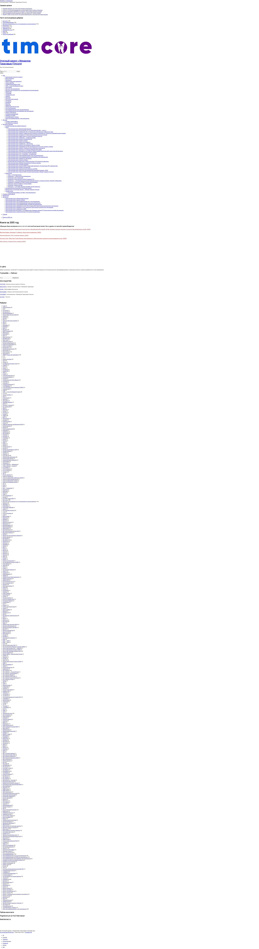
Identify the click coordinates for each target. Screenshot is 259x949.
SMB (4, 663)
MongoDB (5, 538)
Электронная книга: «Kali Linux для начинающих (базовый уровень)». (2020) (28, 170)
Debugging (5, 400)
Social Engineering (7, 667)
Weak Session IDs (7, 725)
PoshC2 (5, 589)
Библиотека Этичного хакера (10, 783)
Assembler (5, 325)
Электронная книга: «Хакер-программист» (19, 142)
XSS (4, 762)
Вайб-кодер (6, 789)
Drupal (4, 414)
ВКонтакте (5, 801)
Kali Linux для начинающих (12, 89)
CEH (4, 360)
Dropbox (5, 412)
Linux (4, 512)
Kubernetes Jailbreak (8, 507)
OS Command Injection (8, 569)
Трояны (5, 878)
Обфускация (6, 839)
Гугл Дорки (6, 802)
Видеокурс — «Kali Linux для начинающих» (19, 176)
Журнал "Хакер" (7, 806)
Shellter (5, 655)
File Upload (5, 433)
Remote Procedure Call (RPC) (10, 627)
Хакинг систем (6, 895)
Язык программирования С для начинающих (17, 118)
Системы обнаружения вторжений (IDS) (13, 869)
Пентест (5, 848)
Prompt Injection (7, 598)
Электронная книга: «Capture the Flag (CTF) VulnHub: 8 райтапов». (22, 212)
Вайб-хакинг (6, 790)
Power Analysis (6, 593)
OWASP (4, 575)
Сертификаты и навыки (11, 123)
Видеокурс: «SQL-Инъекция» (15, 177)
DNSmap (5, 409)
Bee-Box (5, 329)
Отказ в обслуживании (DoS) (10, 841)
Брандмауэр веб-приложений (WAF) (12, 784)
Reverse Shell (6, 632)
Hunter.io (5, 472)
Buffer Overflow (7, 346)
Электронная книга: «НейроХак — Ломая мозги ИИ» (22, 137)
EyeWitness (5, 432)
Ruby (4, 639)
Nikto (4, 556)
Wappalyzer (6, 724)
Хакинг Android (7, 888)
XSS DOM (5, 764)
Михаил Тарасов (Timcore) (10, 827)
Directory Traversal (8, 405)
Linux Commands (7, 513)
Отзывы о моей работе (11, 121)
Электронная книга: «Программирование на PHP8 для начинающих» (23, 204)
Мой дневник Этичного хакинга (13, 77)
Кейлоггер (8, 105)
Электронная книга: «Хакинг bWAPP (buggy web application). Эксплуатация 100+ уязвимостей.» (33, 166)
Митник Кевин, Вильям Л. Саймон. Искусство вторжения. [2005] (20, 232)
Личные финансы (7, 821)
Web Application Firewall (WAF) (10, 726)
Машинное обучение (8, 823)
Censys (4, 362)
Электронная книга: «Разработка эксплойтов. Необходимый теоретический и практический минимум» (35, 151)
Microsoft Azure (7, 529)
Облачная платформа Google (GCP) (12, 836)
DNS (4, 408)
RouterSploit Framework (9, 638)
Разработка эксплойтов (9, 861)
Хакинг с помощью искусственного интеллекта (15, 894)
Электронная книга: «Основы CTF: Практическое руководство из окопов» (27, 135)
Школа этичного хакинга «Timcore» (12, 903)
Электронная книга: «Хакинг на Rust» (18, 140)
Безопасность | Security (9, 780)
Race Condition (6, 609)
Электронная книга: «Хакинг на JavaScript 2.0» (20, 139)
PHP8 (4, 587)
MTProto (5, 543)
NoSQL (4, 559)
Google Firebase (7, 451)
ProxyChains (6, 602)
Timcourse (5, 701)
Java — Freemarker (7, 488)
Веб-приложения (7, 792)
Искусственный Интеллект (10, 809)
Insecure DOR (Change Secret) (10, 479)
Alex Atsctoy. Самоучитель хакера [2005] (13, 241)
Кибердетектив (7, 814)
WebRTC (5, 732)
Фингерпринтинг (7, 882)
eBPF (4, 417)
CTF (4, 393)
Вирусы (5, 799)
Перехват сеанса (7, 851)
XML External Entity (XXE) (9, 755)
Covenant (5, 383)
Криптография (6, 817)
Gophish (5, 452)
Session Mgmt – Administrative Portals (12, 654)
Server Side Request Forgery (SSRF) (11, 649)
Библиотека (6, 195)
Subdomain (5, 686)
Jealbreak (5, 491)
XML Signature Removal (9, 756)
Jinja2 (4, 494)
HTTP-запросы (7, 469)
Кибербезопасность (8, 812)
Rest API (5, 629)
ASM (4, 323)
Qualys (4, 608)
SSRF (4, 684)
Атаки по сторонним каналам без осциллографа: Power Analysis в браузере (22, 10)
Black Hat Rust (6, 337)
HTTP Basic (6, 467)
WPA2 (4, 744)
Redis (4, 623)
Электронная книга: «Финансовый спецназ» (19, 129)
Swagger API (6, 691)
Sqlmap (4, 681)
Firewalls (5, 435)
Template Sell (28, 932)
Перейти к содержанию (6, 0)
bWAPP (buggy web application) (13, 81)
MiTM (4, 534)
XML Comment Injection (9, 753)
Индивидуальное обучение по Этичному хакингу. (18, 188)
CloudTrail (5, 371)
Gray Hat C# (6, 455)
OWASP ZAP (8, 92)
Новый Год (6, 833)
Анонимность (6, 771)
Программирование (8, 22)
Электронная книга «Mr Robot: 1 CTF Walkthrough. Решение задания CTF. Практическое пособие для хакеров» (34, 210)
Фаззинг (5, 881)
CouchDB (5, 381)
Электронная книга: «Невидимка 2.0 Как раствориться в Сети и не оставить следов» (30, 146)
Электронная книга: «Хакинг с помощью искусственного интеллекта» (26, 148)
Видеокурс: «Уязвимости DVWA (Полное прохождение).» (23, 182)
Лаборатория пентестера (12, 106)
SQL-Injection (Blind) (8, 675)
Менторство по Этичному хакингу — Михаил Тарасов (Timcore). (22, 189)
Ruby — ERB (6, 641)
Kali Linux (5, 21)
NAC (4, 547)
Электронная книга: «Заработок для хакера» (20, 158)
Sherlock (5, 657)
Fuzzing (5, 440)
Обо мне (5, 120)
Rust (4, 31)
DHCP (4, 403)
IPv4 (4, 485)
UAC (4, 709)
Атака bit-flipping (7, 774)
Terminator (6, 694)
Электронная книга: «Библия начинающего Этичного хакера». (24, 163)
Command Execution (8, 375)
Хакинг (4, 887)
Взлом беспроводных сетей (10, 793)
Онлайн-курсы (9, 191)
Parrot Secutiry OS (7, 583)
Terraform (5, 695)
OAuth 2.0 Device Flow (8, 561)
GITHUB (2, 297)
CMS (4, 372)
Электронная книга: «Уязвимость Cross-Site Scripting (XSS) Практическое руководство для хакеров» (31, 206)
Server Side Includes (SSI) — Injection (12, 648)
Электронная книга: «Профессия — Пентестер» (20, 143)
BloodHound (6, 338)
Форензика (6, 885)
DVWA (4, 33)
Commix (5, 378)
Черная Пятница (7, 900)
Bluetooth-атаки (7, 341)
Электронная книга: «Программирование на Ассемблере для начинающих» (28, 157)
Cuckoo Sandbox (7, 395)
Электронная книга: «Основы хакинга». (18, 164)
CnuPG (4, 374)
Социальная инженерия (11, 114)
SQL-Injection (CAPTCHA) (9, 676)
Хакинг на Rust (6, 892)
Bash (4, 328)
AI (3, 309)
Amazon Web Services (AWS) (10, 315)
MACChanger (6, 516)
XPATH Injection (7, 761)
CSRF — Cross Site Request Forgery (14, 86)
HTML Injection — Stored (9, 466)
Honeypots (5, 463)
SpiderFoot (5, 669)
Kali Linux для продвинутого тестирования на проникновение (19, 24)
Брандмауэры (6, 786)
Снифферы (5, 872)
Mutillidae (5, 544)
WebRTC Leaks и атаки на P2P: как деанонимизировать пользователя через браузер (25, 14)
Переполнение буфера (9, 849)
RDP (4, 617)
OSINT (4, 571)
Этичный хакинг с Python (12, 117)
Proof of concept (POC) (8, 599)
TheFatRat (5, 698)
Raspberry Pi (6, 612)
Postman (5, 592)
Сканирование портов (9, 870)
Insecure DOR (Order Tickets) (10, 481)
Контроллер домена (8, 815)
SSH (4, 682)
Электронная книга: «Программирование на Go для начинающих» (25, 155)
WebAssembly (6, 729)
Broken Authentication (8, 343)
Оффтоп (5, 844)
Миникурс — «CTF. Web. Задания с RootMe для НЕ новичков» (24, 186)
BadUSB (5, 326)
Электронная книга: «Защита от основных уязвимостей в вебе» (25, 149)
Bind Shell (5, 334)
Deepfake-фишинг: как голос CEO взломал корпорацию (17, 8)
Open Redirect (6, 563)
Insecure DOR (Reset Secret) (10, 482)
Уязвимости (6, 28)
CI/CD (4, 366)
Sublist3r (5, 688)
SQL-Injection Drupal (8, 679)
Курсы (4, 818)
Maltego (5, 519)
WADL (4, 722)
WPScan (5, 747)
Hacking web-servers (8, 458)
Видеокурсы (8, 173)
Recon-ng (5, 620)
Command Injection (7, 377)
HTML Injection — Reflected (10, 464)
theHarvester (6, 700)
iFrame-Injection (7, 475)
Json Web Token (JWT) (8, 498)
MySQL (4, 546)
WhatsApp (5, 735)
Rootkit (4, 635)
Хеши (4, 898)
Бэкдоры (7, 103)
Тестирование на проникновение (12, 876)
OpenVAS (5, 565)
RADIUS (5, 611)
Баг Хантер (5, 777)
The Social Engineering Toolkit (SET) (12, 697)
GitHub (4, 445)
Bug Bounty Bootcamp (8, 349)
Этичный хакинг (7, 906)
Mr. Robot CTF (6, 540)
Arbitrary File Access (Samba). (10, 320)
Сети (4, 867)
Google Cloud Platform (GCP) (10, 449)
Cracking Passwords (8, 384)
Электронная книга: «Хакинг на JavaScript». (19, 167)
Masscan (5, 521)
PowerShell (5, 595)
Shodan (5, 658)
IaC (3, 473)
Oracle (4, 568)
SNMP (4, 666)
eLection (5, 420)
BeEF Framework (9, 78)
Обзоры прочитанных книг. (10, 835)
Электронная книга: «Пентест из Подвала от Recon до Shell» (24, 145)
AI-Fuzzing (5, 310)
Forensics (5, 436)
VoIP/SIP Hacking (7, 719)
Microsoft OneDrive (8, 532)
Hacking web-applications (9, 457)
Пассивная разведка (8, 846)
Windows (5, 740)
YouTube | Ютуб (7, 768)
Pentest (5, 584)
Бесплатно (5, 197)
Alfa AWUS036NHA (7, 313)
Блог (4, 75)
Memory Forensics (7, 522)
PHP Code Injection (7, 586)
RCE (4, 614)
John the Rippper (7, 495)
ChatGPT (5, 365)
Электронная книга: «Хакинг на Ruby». (18, 160)
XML (4, 752)
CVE (4, 396)
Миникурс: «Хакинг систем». (15, 185)
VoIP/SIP (5, 718)
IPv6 (4, 486)
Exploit (4, 427)
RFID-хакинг (6, 633)
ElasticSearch (6, 418)
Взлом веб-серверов (8, 796)
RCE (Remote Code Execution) (10, 615)
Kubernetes (6, 506)
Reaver (4, 618)
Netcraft (5, 552)
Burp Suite (5, 353)
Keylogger (5, 504)
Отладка (5, 842)
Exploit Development (8, 429)
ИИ (3, 808)
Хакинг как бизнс (7, 889)
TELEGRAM (3, 294)
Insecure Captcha (7, 476)
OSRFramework (7, 574)
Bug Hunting (6, 27)
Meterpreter (6, 528)
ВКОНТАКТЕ (3, 286)
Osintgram (5, 572)
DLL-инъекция (6, 406)
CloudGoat (5, 369)
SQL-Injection (6, 670)
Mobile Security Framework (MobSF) (12, 535)
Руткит (4, 866)
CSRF (4, 390)
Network (5, 553)
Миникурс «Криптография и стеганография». (20, 183)
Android (5, 316)
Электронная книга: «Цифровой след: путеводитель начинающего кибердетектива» (30, 132)
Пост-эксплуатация (10, 108)
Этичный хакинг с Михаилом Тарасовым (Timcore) (15, 62)
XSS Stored (5, 766)
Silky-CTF (5, 660)
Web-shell (5, 728)
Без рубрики (6, 778)
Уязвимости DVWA (10, 115)
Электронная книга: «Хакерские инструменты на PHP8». (23, 169)
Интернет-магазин (8, 124)
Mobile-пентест (7, 537)
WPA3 (4, 746)
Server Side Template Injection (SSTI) (12, 651)
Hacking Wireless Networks (10, 460)
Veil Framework (7, 715)
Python (4, 605)
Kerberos (5, 503)
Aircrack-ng (5, 312)
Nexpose (5, 555)
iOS (3, 483)
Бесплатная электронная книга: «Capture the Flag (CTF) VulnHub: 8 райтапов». (28, 161)
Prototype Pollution (8, 601)
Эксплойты (5, 904)
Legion (4, 509)
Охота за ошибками (8, 34)
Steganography (7, 685)
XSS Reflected (6, 765)
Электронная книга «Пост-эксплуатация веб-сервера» (22, 152)
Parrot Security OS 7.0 (8, 581)
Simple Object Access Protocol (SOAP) (12, 661)
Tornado (5, 706)
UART (4, 710)
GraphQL (5, 454)
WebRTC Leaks (6, 734)
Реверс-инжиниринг (10, 112)
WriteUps (5, 749)
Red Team (5, 621)
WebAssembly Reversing (9, 731)
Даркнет (5, 804)
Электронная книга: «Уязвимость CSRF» (15, 209)
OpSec (4, 566)
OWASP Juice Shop (7, 578)
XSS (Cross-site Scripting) (11, 99)
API (3, 319)
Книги (7, 127)
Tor (4, 704)
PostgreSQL (6, 590)
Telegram (5, 692)
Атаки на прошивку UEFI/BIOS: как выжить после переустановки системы (22, 11)
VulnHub (7, 96)
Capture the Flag (9, 83)
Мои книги (5, 829)
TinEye (4, 703)
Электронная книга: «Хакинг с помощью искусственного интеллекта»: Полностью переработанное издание (37, 133)
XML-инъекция (7, 759)
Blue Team (5, 340)
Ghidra (4, 443)
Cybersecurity (6, 398)
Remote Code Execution (9, 626)
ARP (4, 322)
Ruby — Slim (6, 642)
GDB (4, 442)
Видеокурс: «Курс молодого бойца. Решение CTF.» (21, 179)
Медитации (6, 824)
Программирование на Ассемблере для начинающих (19, 111)
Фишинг (5, 884)
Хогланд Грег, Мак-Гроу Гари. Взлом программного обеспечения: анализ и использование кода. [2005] (33, 238)
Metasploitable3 (7, 526)
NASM (4, 549)
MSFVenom (5, 541)
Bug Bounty (6, 25)
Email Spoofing (6, 421)
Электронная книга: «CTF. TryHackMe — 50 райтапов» (22, 154)
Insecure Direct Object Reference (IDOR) (13, 478)
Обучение (5, 838)
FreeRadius (5, 438)
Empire (4, 423)
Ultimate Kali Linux (7, 30)
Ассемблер (8, 102)
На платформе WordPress (7, 932)
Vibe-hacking (6, 716)
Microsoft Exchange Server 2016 (11, 531)
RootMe (5, 636)
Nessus (4, 550)
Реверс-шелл (6, 864)
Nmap (4, 558)
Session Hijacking (7, 652)
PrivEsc (4, 596)
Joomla (4, 497)
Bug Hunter (6, 350)
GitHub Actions (6, 446)
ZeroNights (8, 100)
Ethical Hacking (6, 426)
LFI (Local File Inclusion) (9, 510)
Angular (5, 318)
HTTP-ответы (6, 470)
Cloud (4, 368)
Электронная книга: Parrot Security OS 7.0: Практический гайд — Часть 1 (27, 130)
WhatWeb (5, 737)
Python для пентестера (9, 606)
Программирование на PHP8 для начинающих (15, 857)
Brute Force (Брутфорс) (9, 344)
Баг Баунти (5, 775)
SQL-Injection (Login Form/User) (11, 678)
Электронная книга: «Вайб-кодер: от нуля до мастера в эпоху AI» (25, 136)
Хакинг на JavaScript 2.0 (9, 891)
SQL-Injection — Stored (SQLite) (11, 672)
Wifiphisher (5, 738)
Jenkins (4, 492)
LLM (4, 515)
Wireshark (8, 97)
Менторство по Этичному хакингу (12, 826)
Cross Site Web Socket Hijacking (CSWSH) (13, 387)
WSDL (4, 750)
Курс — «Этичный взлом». (15, 175)
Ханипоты (5, 897)
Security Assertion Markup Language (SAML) (14, 646)
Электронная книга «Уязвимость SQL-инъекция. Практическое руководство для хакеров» (29, 207)
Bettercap (5, 332)
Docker (4, 411)
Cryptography (6, 389)
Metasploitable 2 (7, 525)
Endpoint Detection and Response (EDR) (13, 424)
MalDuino (5, 518)
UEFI (4, 712)
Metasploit (5, 523)
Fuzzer (4, 439)
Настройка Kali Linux (8, 832)
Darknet (5, 399)
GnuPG (4, 448)
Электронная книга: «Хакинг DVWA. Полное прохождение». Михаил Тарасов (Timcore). (31, 172)
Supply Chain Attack (8, 689)
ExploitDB (5, 430)
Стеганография (7, 875)
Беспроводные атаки (8, 781)
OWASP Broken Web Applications (11, 577)
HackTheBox (8, 87)
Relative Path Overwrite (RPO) (10, 624)
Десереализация (7, 805)
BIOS (4, 335)
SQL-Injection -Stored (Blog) (10, 673)
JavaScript (5, 489)
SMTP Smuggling (7, 664)
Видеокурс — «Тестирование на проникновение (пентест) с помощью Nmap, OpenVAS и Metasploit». (35, 180)
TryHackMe (8, 93)
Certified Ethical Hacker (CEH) (12, 84)
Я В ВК (1, 289)
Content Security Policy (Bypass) (11, 380)
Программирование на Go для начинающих (17, 109)
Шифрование (6, 901)
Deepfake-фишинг (7, 402)
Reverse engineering (8, 630)
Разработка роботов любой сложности (15, 126)
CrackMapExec (6, 386)
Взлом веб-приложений (9, 795)
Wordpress (5, 743)
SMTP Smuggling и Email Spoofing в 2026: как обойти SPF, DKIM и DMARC (22, 13)
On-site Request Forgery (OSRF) (11, 562)
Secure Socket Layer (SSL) (9, 645)
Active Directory (7, 307)
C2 (3, 358)
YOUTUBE (2, 284)
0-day (4, 306)
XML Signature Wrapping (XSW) (11, 758)
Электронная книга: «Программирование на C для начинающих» (22, 201)
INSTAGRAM (3, 292)
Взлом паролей (7, 798)
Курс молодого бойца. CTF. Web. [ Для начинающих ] (22, 192)
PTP (4, 603)
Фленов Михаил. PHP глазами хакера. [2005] (14, 235)
